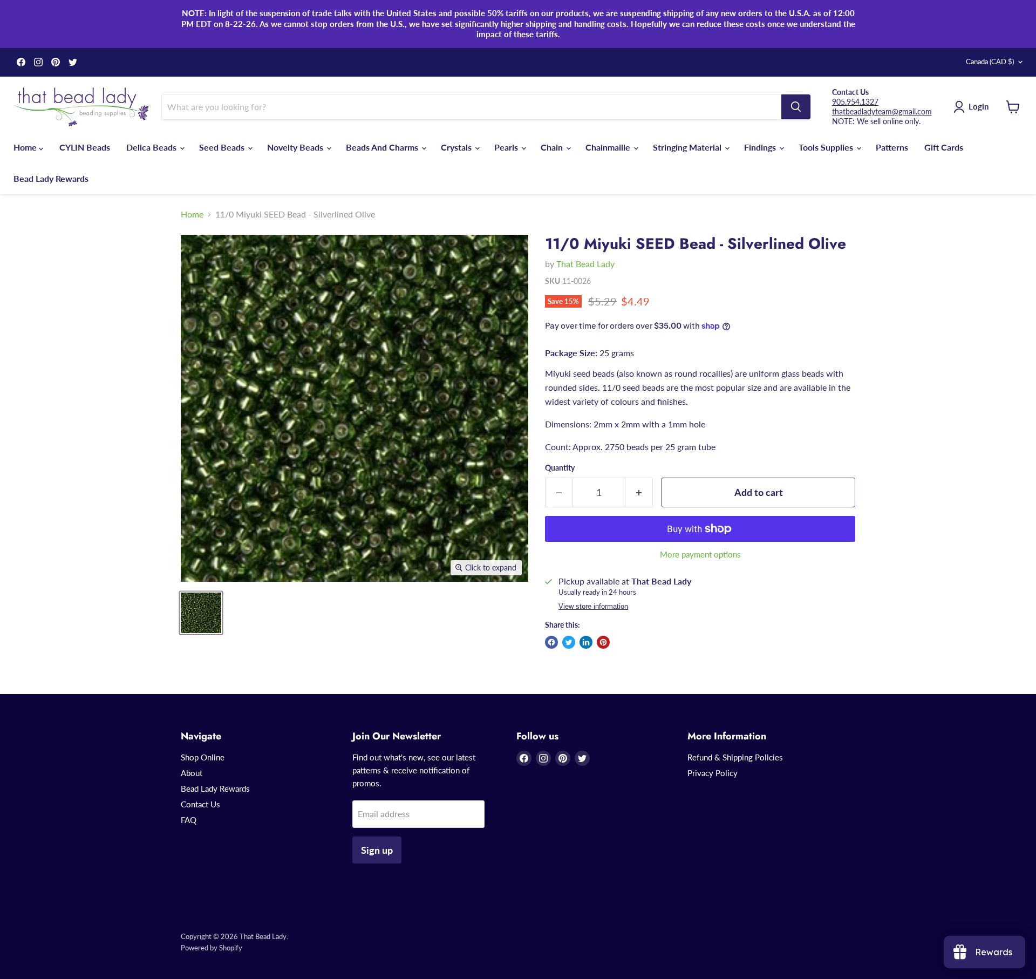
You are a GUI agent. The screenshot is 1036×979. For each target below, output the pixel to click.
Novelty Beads (296, 147)
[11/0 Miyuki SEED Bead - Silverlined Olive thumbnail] (201, 613)
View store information (593, 606)
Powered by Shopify (211, 947)
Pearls (507, 147)
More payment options (700, 554)
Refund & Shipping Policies (735, 757)
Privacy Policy (712, 773)
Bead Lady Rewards (50, 178)
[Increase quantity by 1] (639, 492)
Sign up (377, 850)
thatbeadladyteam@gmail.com (882, 111)
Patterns (892, 147)
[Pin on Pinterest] (603, 642)
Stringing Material (688, 147)
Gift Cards (943, 147)
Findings (761, 147)
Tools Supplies (827, 147)
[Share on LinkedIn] (586, 642)
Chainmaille (608, 147)
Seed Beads (223, 147)
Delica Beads (152, 147)
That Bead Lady (585, 264)
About (191, 773)
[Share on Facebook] (551, 642)
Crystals (457, 147)
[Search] (795, 106)
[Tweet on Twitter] (568, 642)
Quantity (560, 468)
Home (26, 147)
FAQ (188, 820)
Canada (990, 61)
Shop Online (202, 757)
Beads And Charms (383, 147)
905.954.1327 (855, 101)
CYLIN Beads (84, 147)
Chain (553, 147)
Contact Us (200, 804)
